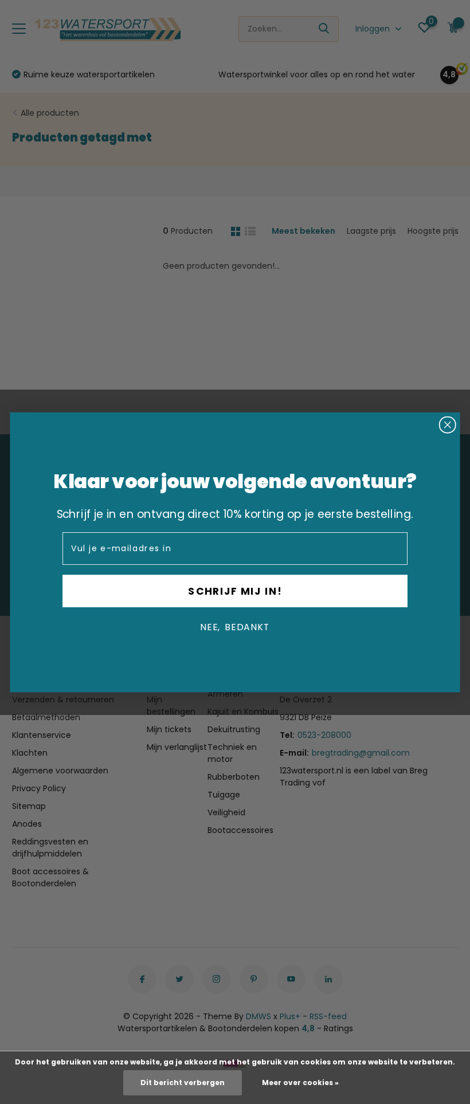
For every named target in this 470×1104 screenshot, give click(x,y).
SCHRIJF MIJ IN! (234, 591)
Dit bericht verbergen (182, 1082)
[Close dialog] (447, 424)
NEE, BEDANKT (235, 626)
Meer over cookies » (300, 1082)
